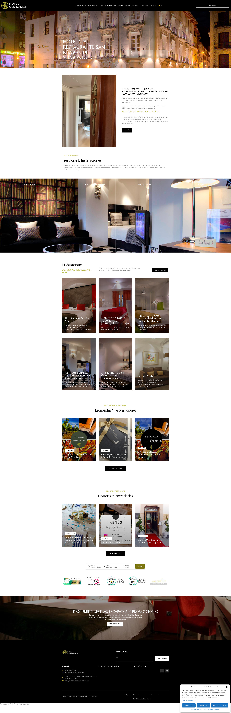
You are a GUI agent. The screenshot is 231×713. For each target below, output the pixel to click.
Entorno (135, 5)
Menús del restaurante (112, 542)
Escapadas (108, 5)
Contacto (153, 5)
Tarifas (127, 5)
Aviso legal (217, 709)
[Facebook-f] (162, 670)
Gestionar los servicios (189, 700)
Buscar (140, 566)
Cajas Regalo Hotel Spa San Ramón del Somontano (113, 455)
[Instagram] (167, 670)
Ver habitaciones (160, 270)
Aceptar (188, 705)
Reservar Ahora (115, 624)
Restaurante (118, 5)
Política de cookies (196, 709)
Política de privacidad (207, 709)
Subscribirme (162, 658)
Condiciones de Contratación (142, 699)
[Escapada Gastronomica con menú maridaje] (79, 439)
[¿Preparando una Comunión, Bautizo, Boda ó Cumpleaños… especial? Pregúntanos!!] (79, 525)
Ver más (48, 250)
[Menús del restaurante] (115, 525)
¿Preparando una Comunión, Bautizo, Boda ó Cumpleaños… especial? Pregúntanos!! (79, 540)
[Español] (160, 5)
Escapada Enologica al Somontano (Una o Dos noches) (149, 454)
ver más (127, 130)
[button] (227, 687)
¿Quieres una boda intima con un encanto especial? (150, 541)
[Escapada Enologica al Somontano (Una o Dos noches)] (152, 439)
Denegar (203, 705)
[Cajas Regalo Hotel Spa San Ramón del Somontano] (115, 439)
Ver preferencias (219, 705)
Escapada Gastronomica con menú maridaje (78, 455)
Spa (102, 5)
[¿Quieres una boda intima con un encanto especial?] (152, 525)
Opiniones (144, 5)
